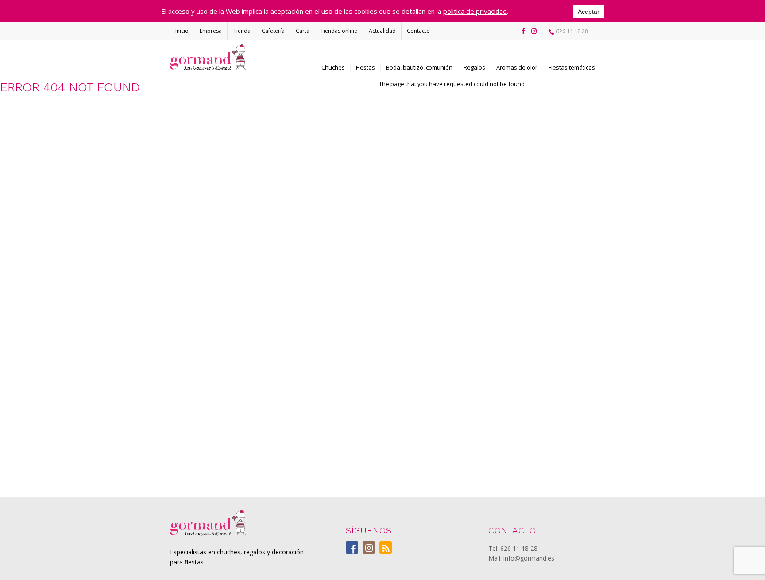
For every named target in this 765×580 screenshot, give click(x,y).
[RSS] (385, 547)
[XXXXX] (208, 523)
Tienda (242, 31)
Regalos (474, 67)
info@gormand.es (528, 558)
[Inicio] (208, 57)
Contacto (418, 31)
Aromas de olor (516, 67)
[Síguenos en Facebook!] (521, 31)
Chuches (333, 67)
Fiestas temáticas (572, 67)
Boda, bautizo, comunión (419, 67)
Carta (302, 31)
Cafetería (273, 31)
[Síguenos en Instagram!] (532, 31)
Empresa (211, 31)
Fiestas (365, 67)
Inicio (182, 31)
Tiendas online (339, 31)
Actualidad (382, 31)
